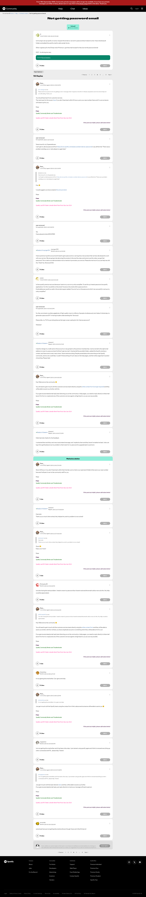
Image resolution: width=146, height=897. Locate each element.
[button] (109, 35)
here (54, 100)
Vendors (51, 880)
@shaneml (41, 538)
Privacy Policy (27, 893)
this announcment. (61, 190)
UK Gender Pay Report (89, 893)
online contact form (87, 627)
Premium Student (95, 876)
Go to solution (74, 28)
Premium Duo (94, 868)
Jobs (30, 868)
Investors (52, 876)
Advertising (52, 872)
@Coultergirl (41, 89)
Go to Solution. (46, 57)
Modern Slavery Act (67, 893)
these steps (84, 4)
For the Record (33, 872)
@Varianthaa (41, 700)
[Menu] (142, 8)
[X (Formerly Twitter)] (134, 862)
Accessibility (56, 893)
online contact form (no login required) (93, 387)
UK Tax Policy (78, 893)
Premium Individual (95, 864)
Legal (5, 893)
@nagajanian (41, 774)
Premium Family (95, 872)
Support (72, 864)
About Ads (47, 893)
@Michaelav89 (42, 614)
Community (11, 8)
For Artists (52, 864)
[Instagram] (129, 862)
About (31, 864)
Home (12, 13)
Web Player (73, 868)
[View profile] (37, 35)
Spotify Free (94, 880)
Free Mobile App (75, 872)
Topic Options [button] (38, 72)
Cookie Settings (37, 893)
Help (60, 8)
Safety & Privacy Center (15, 893)
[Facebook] (140, 862)
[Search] (131, 9)
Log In (137, 9)
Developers (52, 868)
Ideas (85, 8)
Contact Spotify (74, 876)
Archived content (23, 13)
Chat (72, 8)
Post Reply (104, 846)
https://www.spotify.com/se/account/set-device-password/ (74, 147)
